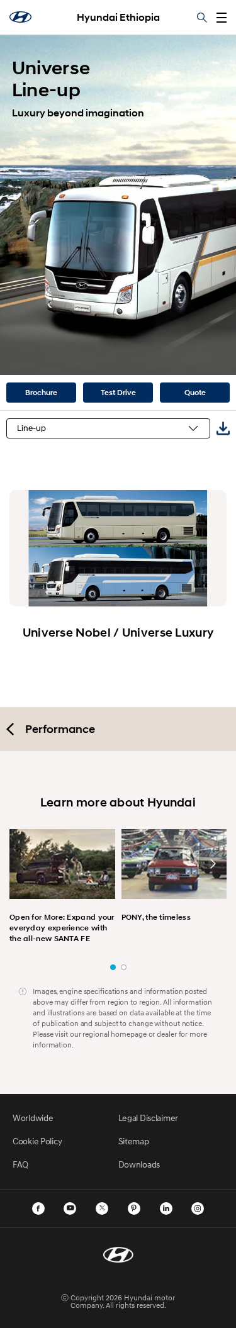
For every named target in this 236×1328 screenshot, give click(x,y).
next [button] (213, 864)
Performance (60, 729)
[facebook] (38, 1208)
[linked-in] (166, 1208)
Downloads (139, 1164)
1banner (113, 967)
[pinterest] (134, 1208)
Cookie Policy (37, 1140)
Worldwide (33, 1117)
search (202, 18)
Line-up (31, 428)
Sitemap (133, 1140)
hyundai (20, 17)
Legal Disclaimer (148, 1117)
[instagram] (197, 1208)
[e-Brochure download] (223, 428)
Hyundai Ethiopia (118, 17)
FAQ (20, 1164)
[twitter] (102, 1208)
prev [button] (23, 864)
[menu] (221, 18)
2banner (123, 967)
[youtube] (70, 1208)
